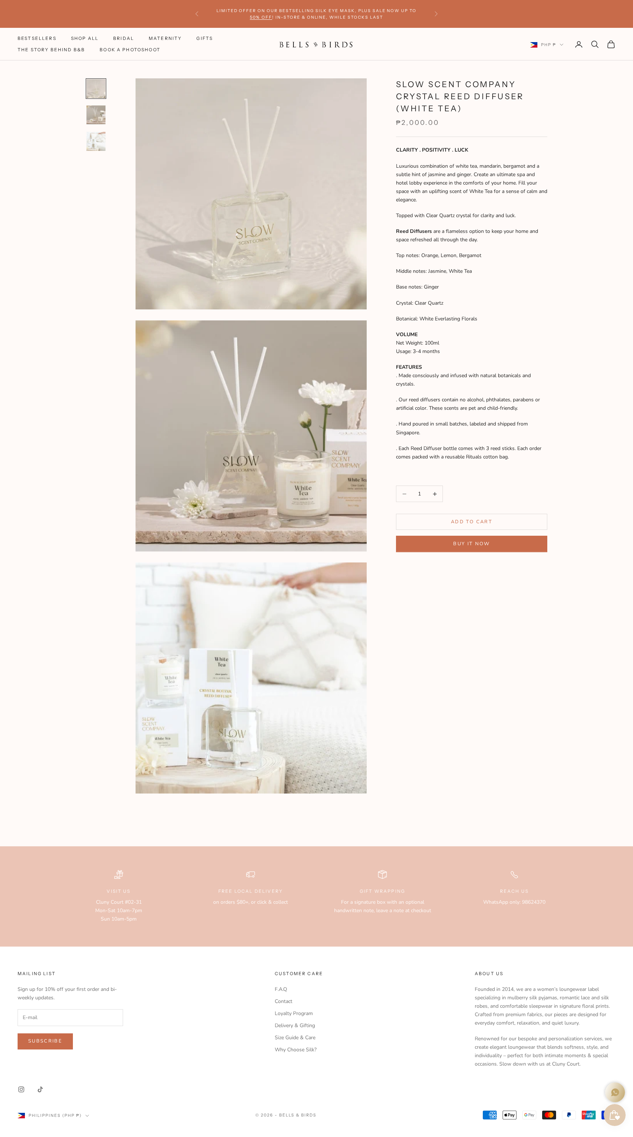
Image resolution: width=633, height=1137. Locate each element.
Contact (283, 1001)
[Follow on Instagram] (21, 1089)
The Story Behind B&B (51, 49)
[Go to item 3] (96, 141)
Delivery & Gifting (295, 1025)
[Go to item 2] (96, 115)
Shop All (85, 38)
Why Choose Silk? (295, 1049)
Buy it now (471, 543)
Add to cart (471, 521)
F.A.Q (281, 989)
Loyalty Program (294, 1013)
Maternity (165, 38)
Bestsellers (37, 38)
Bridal (123, 38)
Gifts (204, 38)
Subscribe (45, 1041)
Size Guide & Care (295, 1037)
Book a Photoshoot (130, 49)
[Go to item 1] (96, 88)
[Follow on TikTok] (40, 1089)
